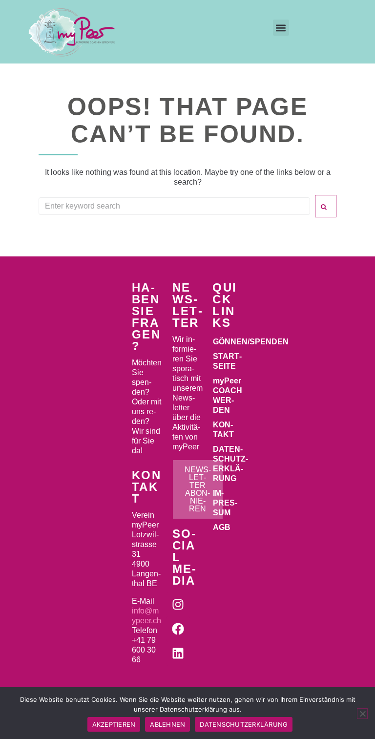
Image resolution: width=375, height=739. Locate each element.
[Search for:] (174, 206)
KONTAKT (223, 430)
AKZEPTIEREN (114, 724)
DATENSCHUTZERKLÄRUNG (228, 464)
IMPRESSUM (225, 503)
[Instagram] (178, 604)
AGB (221, 527)
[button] (281, 28)
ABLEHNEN (167, 724)
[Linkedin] (178, 653)
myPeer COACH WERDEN (227, 395)
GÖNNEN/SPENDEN (228, 342)
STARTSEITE (227, 361)
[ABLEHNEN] (362, 713)
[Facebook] (178, 629)
